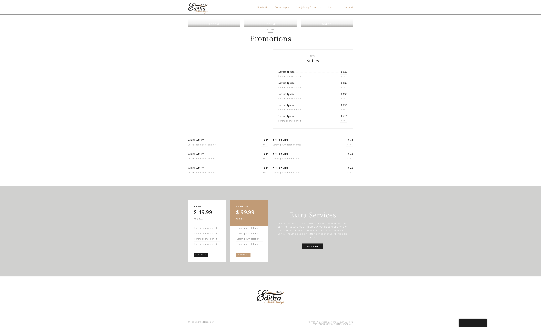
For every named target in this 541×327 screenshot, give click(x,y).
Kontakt (348, 7)
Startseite (263, 7)
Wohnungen (282, 7)
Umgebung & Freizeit (309, 7)
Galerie (332, 7)
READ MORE (201, 255)
